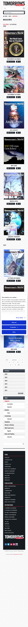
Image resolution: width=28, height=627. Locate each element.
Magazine (7, 401)
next (21, 393)
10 (17, 362)
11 (22, 362)
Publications (9, 483)
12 (10, 365)
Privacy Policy (20, 551)
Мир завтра (8, 530)
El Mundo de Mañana (11, 510)
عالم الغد (7, 521)
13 (15, 365)
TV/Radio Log (8, 460)
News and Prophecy (9, 434)
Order (8, 413)
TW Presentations (9, 473)
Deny (14, 332)
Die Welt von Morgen (11, 512)
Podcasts (7, 480)
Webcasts (7, 477)
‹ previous (14, 360)
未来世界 (7, 523)
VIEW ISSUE (11, 61)
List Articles (13, 24)
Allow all (14, 322)
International (9, 505)
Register (9, 431)
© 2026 (6, 551)
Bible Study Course (9, 428)
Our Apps (7, 475)
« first (6, 360)
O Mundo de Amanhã (11, 519)
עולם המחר (7, 526)
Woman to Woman (9, 425)
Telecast (7, 457)
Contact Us (8, 464)
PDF (19, 61)
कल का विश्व (7, 528)
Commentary (8, 416)
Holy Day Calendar (10, 468)
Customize (13, 327)
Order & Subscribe (10, 471)
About (6, 462)
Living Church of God (17, 554)
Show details (19, 317)
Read (10, 16)
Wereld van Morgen (10, 514)
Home (6, 16)
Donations (8, 466)
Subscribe (9, 407)
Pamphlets (7, 422)
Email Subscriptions (10, 486)
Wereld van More (9, 517)
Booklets (7, 410)
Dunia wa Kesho (9, 532)
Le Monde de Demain (10, 508)
